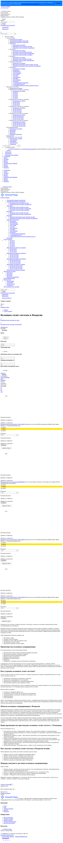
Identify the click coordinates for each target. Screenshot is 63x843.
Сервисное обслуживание (10, 163)
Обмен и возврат (8, 820)
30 (1, 387)
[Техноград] (9, 798)
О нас (5, 806)
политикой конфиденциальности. (30, 4)
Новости (6, 810)
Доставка (6, 159)
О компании (7, 156)
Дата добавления (5, 377)
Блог (5, 807)
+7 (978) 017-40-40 (13, 149)
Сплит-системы (8, 311)
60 (1, 389)
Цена (2, 378)
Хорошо (58, 3)
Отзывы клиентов (8, 808)
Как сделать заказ (8, 817)
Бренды (6, 164)
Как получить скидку (9, 823)
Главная (6, 310)
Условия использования (10, 821)
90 (1, 390)
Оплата (6, 160)
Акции (5, 157)
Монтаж (6, 162)
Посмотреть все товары (16, 39)
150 (1, 392)
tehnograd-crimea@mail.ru (7, 835)
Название (3, 380)
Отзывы (6, 166)
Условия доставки (8, 819)
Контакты (6, 167)
